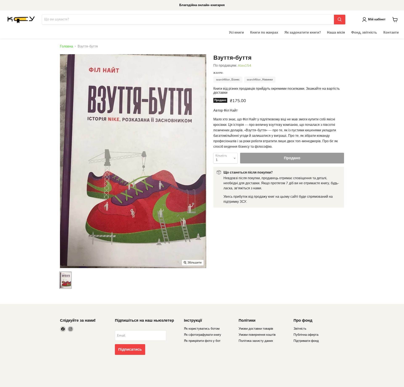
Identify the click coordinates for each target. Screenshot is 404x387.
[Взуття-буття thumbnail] (65, 280)
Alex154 (244, 65)
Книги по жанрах (264, 32)
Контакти (391, 32)
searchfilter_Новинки (260, 80)
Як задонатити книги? (302, 32)
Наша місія (336, 32)
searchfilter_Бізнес (228, 80)
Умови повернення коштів (257, 335)
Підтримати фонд (306, 341)
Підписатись (130, 349)
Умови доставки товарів (256, 328)
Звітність (300, 328)
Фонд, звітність (364, 32)
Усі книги (236, 32)
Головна (66, 46)
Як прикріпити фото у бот (202, 341)
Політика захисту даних (256, 341)
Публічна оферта (306, 335)
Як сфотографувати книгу (202, 335)
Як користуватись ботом (201, 328)
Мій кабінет (376, 19)
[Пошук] (339, 19)
